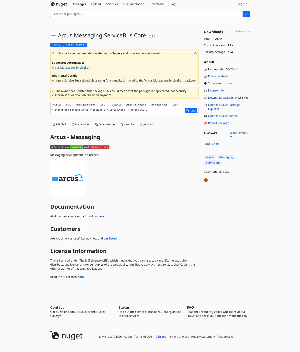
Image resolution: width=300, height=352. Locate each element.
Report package (218, 123)
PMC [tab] (68, 104)
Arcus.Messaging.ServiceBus (71, 67)
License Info (216, 90)
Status (124, 307)
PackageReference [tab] (85, 104)
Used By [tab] (129, 124)
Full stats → (243, 31)
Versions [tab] (147, 124)
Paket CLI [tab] (116, 104)
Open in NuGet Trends (223, 116)
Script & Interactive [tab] (136, 104)
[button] (124, 53)
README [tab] (60, 124)
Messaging (226, 157)
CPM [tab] (103, 104)
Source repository (220, 83)
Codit (215, 144)
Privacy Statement (203, 337)
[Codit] (207, 144)
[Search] (246, 14)
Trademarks (225, 337)
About (128, 337)
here (101, 216)
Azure (210, 157)
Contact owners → (238, 134)
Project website (218, 76)
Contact (57, 307)
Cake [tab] (175, 104)
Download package (221, 98)
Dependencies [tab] (106, 124)
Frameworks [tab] (81, 124)
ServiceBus (213, 163)
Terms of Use (143, 337)
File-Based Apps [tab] (159, 104)
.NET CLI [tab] (56, 104)
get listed (110, 238)
